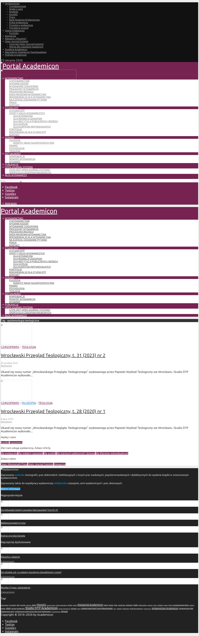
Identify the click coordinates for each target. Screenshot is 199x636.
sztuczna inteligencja (64, 608)
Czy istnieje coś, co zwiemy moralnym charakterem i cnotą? (31, 572)
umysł (79, 608)
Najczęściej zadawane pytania (28, 99)
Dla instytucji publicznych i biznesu (35, 121)
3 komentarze (8, 592)
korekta (70, 605)
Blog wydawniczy (16, 175)
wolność (119, 608)
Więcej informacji (10, 488)
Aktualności (13, 153)
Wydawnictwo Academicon (165, 608)
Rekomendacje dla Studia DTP (27, 132)
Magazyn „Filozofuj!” (16, 38)
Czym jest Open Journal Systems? (26, 44)
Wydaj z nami (16, 9)
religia (3, 609)
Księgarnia (10, 36)
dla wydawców (9, 453)
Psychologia (17, 148)
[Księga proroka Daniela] (4, 531)
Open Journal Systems (16, 41)
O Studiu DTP (17, 110)
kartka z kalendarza (61, 605)
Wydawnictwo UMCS (7, 612)
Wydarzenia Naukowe (136, 608)
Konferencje (17, 156)
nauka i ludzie (142, 605)
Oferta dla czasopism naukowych (26, 46)
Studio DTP (11, 107)
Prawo (13, 145)
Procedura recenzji (19, 28)
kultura (106, 605)
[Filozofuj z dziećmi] (4, 552)
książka (75, 605)
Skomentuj (6, 365)
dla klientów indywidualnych (112, 453)
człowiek (22, 605)
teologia (74, 609)
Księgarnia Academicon (90, 605)
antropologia (5, 605)
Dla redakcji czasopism (27, 118)
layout (111, 605)
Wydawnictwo (12, 3)
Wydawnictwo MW (186, 609)
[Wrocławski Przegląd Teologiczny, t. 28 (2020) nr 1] (16, 399)
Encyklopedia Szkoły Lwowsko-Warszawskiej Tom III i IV (29, 510)
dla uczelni (50, 453)
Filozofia (14, 140)
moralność (129, 605)
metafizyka (121, 605)
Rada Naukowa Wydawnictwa (24, 19)
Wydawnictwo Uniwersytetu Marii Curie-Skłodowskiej (33, 612)
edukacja (28, 605)
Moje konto (11, 203)
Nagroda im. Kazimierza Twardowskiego (25, 52)
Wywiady (14, 161)
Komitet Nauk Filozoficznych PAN (33, 143)
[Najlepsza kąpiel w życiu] (4, 518)
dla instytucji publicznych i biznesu (75, 453)
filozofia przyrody (51, 605)
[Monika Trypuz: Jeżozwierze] (4, 582)
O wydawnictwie (17, 6)
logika (116, 605)
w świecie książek (55, 611)
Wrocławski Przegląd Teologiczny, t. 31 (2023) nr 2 (53, 355)
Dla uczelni (20, 124)
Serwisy (10, 137)
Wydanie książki (19, 83)
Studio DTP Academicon (41, 608)
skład (8, 608)
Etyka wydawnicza (18, 22)
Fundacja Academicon (16, 49)
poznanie (160, 605)
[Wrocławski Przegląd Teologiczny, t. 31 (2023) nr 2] (16, 343)
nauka (135, 605)
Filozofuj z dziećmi (10, 557)
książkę (5, 442)
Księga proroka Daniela (13, 535)
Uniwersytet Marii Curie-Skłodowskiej (97, 608)
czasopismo (16, 442)
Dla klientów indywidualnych (32, 126)
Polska (155, 605)
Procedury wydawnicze (21, 25)
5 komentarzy (7, 561)
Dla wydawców (23, 116)
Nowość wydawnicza (22, 159)
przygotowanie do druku (181, 605)
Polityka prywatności (16, 54)
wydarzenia (125, 608)
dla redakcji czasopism (30, 453)
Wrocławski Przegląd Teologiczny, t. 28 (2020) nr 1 (53, 411)
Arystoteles (12, 605)
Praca (12, 17)
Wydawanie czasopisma (23, 86)
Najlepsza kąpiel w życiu (13, 523)
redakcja (191, 605)
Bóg (18, 605)
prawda (165, 605)
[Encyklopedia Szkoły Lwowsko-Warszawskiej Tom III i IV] (4, 505)
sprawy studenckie (18, 609)
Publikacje (11, 164)
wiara (114, 608)
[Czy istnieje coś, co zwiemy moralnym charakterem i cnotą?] (4, 567)
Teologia (14, 151)
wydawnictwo (147, 608)
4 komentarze (8, 577)
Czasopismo (10, 347)
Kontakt (13, 14)
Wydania (13, 11)
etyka (34, 605)
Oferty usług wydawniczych (27, 113)
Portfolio (14, 33)
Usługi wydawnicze (15, 30)
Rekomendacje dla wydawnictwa (30, 97)
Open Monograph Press (14, 464)
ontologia (150, 605)
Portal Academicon (29, 211)
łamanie (64, 611)
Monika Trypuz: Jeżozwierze (15, 587)
